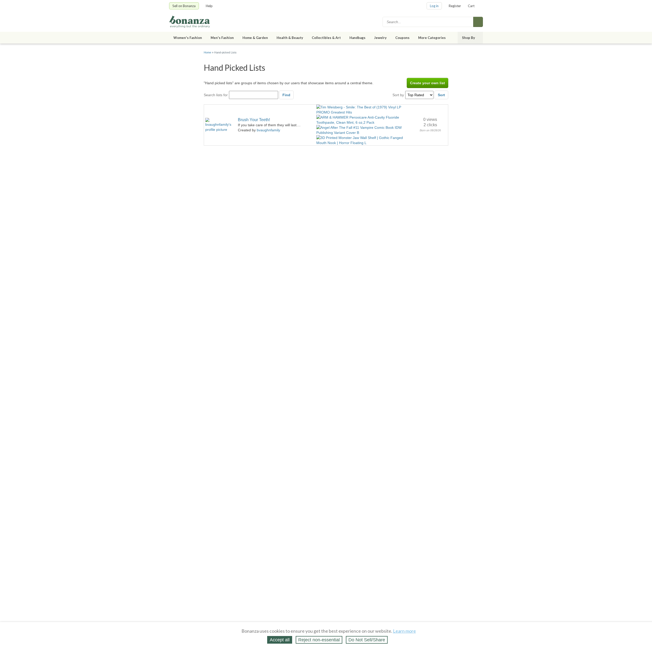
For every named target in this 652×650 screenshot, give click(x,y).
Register (455, 6)
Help (209, 6)
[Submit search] (478, 22)
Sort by (398, 95)
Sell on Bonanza (184, 6)
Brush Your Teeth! (254, 120)
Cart (471, 6)
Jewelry (380, 38)
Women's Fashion (187, 38)
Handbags (357, 38)
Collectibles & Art (326, 38)
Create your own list (427, 83)
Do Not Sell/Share (366, 639)
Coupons (402, 38)
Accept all (280, 639)
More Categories (432, 38)
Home (207, 52)
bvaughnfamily (268, 130)
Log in (434, 6)
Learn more (404, 631)
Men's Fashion (222, 38)
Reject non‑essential (319, 639)
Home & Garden (255, 38)
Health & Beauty (290, 38)
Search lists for (216, 95)
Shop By (468, 38)
